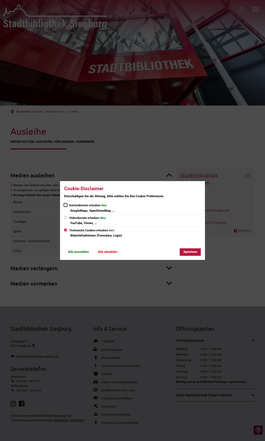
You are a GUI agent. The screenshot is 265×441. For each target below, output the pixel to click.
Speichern (190, 252)
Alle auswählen (78, 252)
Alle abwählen (107, 252)
